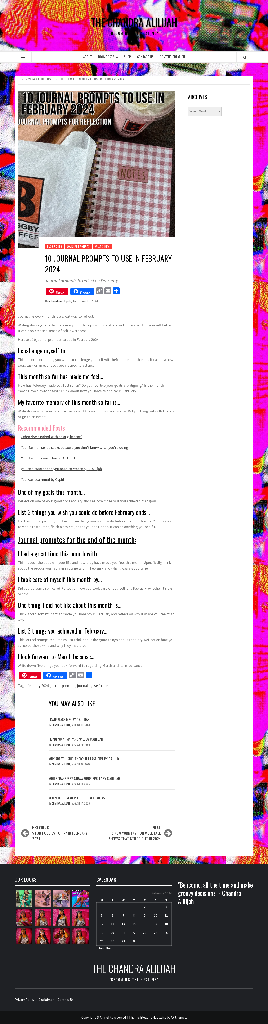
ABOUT (87, 56)
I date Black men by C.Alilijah (69, 719)
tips (112, 685)
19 (101, 932)
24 (155, 932)
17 (155, 924)
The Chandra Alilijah (134, 22)
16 (144, 924)
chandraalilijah (60, 301)
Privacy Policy (24, 999)
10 (155, 915)
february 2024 (38, 685)
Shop (127, 56)
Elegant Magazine (153, 1017)
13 (112, 924)
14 (123, 924)
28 (123, 941)
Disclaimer (46, 999)
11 (166, 915)
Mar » (109, 948)
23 (144, 932)
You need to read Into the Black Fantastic (79, 798)
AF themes (178, 1017)
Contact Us (145, 56)
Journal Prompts (78, 246)
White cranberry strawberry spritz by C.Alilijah (84, 778)
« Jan (100, 948)
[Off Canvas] (23, 57)
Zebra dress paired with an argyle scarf (51, 436)
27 (112, 941)
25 (166, 932)
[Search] (244, 57)
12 (101, 924)
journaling (85, 685)
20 (112, 932)
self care (101, 685)
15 (134, 924)
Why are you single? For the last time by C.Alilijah (85, 758)
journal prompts (62, 685)
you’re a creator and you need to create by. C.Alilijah (61, 468)
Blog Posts (106, 56)
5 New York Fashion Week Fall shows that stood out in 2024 (135, 833)
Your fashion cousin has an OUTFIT (48, 458)
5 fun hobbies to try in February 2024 (59, 833)
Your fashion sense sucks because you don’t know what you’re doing (74, 447)
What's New (102, 246)
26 (101, 941)
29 (134, 941)
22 (134, 932)
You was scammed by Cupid (42, 479)
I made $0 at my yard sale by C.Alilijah (76, 739)
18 (166, 924)
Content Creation (172, 56)
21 (123, 932)
